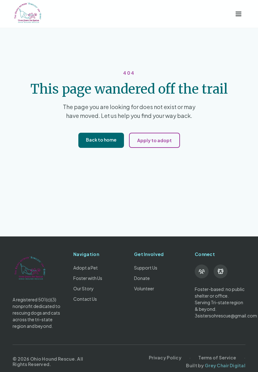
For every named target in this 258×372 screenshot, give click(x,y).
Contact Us (85, 299)
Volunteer (144, 288)
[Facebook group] (202, 271)
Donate (142, 278)
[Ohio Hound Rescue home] (120, 14)
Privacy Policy (165, 357)
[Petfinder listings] (220, 271)
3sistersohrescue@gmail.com (226, 315)
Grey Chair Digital (225, 365)
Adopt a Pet (85, 267)
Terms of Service (217, 357)
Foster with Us (87, 278)
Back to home (101, 139)
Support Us (145, 267)
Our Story (83, 288)
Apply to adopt (154, 140)
